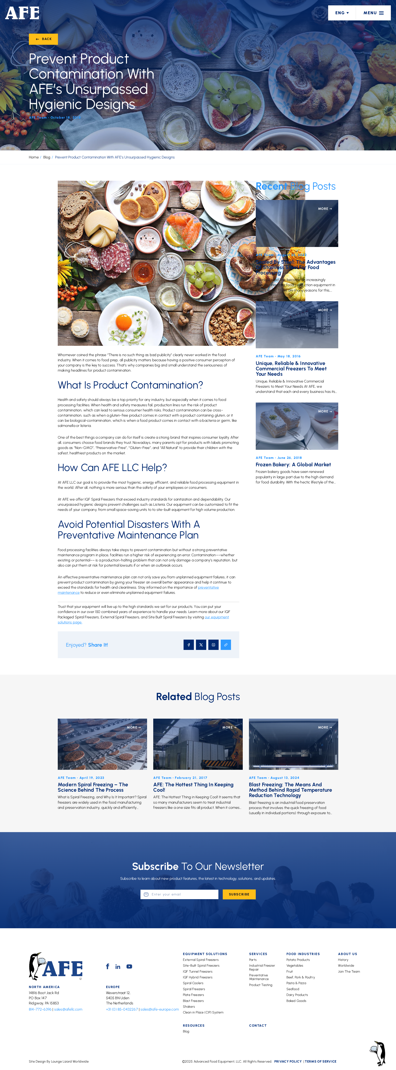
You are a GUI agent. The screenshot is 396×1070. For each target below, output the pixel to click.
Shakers (189, 1007)
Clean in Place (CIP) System (203, 1012)
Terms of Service (320, 1061)
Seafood (292, 989)
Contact (258, 1025)
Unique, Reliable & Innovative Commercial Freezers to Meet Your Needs (291, 368)
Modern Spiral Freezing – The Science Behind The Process (93, 787)
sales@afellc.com (68, 1009)
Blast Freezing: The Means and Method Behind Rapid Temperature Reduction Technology (290, 789)
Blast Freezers (193, 1001)
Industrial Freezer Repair (262, 967)
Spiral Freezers (194, 989)
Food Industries (303, 954)
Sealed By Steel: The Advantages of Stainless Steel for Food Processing (296, 267)
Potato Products (298, 960)
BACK (47, 39)
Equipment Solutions (205, 954)
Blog (47, 157)
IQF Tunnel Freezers (197, 971)
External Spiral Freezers (201, 960)
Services (258, 954)
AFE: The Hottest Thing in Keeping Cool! (193, 787)
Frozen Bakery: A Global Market (293, 464)
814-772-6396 (40, 1009)
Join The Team (349, 971)
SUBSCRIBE (239, 894)
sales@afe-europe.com (159, 1009)
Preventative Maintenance (259, 977)
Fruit (289, 971)
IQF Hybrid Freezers (197, 977)
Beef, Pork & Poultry (300, 977)
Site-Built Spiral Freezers (201, 965)
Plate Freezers (193, 995)
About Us (347, 954)
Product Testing (260, 985)
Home (34, 157)
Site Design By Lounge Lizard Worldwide (59, 1061)
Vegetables (294, 965)
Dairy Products (297, 995)
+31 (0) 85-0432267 (122, 1009)
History (343, 960)
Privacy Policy (288, 1061)
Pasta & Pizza (296, 983)
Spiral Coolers (193, 983)
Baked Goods (296, 1001)
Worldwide (346, 965)
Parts (253, 960)
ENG (340, 12)
